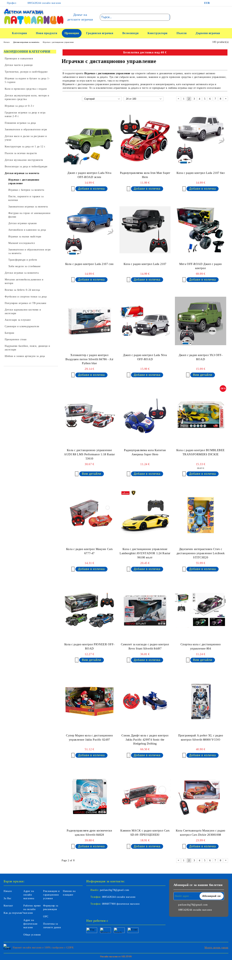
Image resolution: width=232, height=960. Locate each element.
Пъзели (182, 33)
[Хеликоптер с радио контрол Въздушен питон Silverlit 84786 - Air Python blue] (89, 321)
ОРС (45, 916)
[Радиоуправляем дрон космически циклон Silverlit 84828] (89, 796)
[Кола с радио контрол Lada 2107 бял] (200, 138)
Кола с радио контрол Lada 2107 (145, 263)
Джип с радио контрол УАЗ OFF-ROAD (200, 357)
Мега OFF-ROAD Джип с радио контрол (200, 266)
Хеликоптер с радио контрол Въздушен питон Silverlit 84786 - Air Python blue (89, 359)
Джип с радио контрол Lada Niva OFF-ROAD (145, 357)
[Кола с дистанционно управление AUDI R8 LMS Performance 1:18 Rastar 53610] (89, 416)
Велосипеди (130, 33)
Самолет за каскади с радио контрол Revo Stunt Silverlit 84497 (145, 646)
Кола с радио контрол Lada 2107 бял (201, 172)
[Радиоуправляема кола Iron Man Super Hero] (145, 138)
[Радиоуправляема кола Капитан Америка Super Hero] (145, 416)
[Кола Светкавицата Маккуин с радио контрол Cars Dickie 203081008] (200, 796)
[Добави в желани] (73, 188)
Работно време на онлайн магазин (32, 909)
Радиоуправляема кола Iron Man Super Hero (145, 175)
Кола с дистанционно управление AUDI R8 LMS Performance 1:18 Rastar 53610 (89, 454)
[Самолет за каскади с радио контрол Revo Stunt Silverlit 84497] (145, 610)
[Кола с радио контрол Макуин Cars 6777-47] (89, 515)
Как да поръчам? (13, 913)
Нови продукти (46, 33)
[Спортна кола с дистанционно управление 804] (200, 610)
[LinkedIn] (220, 3)
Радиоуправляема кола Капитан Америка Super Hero (145, 452)
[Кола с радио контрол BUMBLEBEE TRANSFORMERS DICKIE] (200, 416)
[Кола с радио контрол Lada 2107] (145, 230)
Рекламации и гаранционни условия (51, 895)
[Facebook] (215, 3)
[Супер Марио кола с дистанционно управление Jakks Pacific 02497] (89, 701)
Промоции (72, 33)
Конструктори (157, 33)
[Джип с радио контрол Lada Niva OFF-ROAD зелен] (89, 138)
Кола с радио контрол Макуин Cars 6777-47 (89, 551)
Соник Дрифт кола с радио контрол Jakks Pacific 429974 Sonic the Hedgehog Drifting (145, 739)
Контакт (8, 905)
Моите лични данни (216, 947)
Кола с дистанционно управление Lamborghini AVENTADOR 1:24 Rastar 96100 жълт (145, 553)
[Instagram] (225, 3)
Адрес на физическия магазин (30, 924)
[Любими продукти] (219, 17)
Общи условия (32, 934)
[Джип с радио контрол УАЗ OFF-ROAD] (200, 321)
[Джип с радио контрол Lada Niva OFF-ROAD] (145, 321)
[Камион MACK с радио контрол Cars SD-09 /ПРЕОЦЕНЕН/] (145, 796)
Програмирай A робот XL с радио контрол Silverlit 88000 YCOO (200, 737)
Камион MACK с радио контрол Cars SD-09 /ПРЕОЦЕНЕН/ (145, 832)
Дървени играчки (208, 33)
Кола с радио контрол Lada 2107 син (89, 263)
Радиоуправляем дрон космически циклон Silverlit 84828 (89, 832)
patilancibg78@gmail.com (114, 890)
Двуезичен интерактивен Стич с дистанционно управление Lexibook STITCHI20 (201, 553)
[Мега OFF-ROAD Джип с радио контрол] (200, 230)
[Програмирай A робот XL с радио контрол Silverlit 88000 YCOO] (200, 701)
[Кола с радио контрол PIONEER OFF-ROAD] (89, 610)
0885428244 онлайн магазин (44, 3)
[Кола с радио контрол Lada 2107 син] (89, 230)
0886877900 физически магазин (121, 903)
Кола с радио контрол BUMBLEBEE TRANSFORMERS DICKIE (200, 452)
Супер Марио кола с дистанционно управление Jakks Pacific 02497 (89, 737)
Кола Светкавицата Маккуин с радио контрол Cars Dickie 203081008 (200, 832)
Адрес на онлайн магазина (28, 895)
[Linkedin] (105, 911)
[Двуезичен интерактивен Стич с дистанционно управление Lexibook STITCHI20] (200, 515)
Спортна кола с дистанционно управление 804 (201, 646)
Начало (8, 891)
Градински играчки (99, 33)
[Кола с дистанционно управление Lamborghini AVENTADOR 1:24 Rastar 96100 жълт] (145, 515)
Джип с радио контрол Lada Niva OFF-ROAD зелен (89, 175)
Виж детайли (202, 374)
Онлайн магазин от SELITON (116, 956)
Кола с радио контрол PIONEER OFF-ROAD (89, 646)
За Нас (7, 898)
